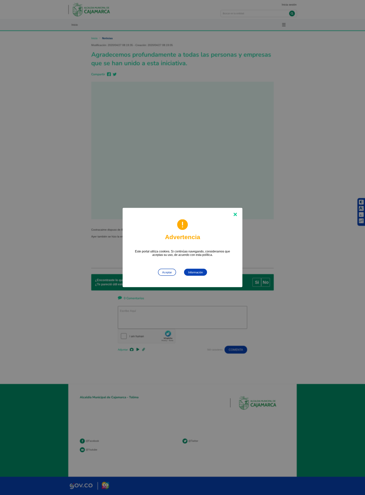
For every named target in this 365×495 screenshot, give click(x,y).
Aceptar (167, 272)
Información (195, 272)
